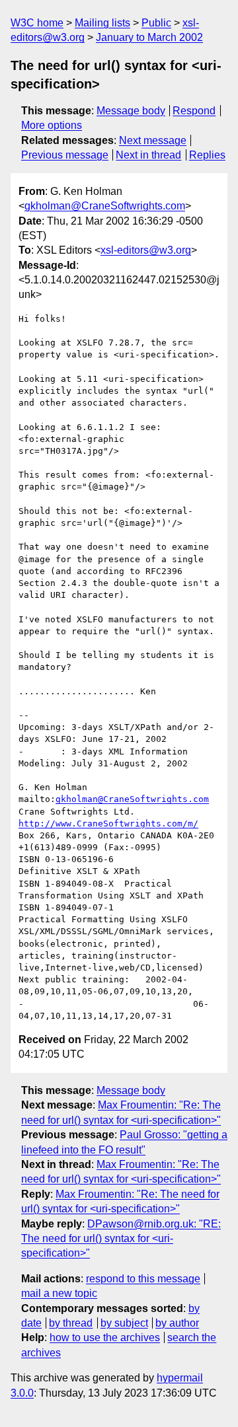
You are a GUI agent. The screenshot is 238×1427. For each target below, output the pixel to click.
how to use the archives (105, 1337)
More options (51, 125)
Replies (207, 155)
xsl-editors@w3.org (145, 250)
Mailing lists (102, 22)
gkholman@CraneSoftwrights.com (104, 205)
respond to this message (143, 1278)
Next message (152, 140)
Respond (194, 110)
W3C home (37, 22)
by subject (124, 1323)
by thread (71, 1323)
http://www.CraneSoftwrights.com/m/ (108, 823)
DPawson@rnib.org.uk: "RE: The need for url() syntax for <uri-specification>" (121, 1238)
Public (156, 22)
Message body (131, 110)
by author (177, 1323)
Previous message (64, 155)
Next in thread (148, 155)
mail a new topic (59, 1293)
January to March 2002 (149, 37)
